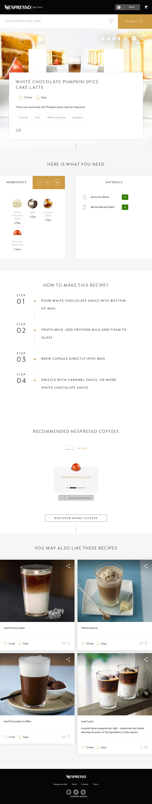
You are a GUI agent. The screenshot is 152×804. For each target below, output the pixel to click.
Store (74, 784)
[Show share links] (142, 40)
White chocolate (56, 117)
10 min (28, 97)
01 (21, 301)
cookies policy (78, 796)
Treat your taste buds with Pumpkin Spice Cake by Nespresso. (51, 107)
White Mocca (89, 628)
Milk (37, 117)
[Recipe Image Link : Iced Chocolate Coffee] (37, 684)
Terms (95, 784)
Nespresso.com (60, 784)
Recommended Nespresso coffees (76, 431)
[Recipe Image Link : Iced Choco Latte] (37, 591)
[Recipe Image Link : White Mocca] (114, 591)
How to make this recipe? (76, 285)
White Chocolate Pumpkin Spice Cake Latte (57, 84)
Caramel (23, 117)
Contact (84, 784)
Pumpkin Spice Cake (76, 477)
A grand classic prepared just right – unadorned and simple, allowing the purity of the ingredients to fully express (113, 730)
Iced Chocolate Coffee (17, 721)
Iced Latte (87, 721)
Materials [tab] (114, 182)
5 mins (90, 747)
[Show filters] (111, 21)
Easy (44, 97)
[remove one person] (40, 182)
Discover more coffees (76, 518)
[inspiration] (62, 643)
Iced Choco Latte (14, 628)
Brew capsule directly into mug (73, 359)
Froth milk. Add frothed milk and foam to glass (84, 333)
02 (21, 330)
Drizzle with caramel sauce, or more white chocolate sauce (78, 384)
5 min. (12, 643)
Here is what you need (76, 164)
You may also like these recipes (76, 548)
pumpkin (77, 117)
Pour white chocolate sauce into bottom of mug (83, 304)
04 (22, 380)
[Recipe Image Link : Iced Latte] (114, 684)
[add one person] (57, 182)
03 (22, 359)
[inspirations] (19, 130)
